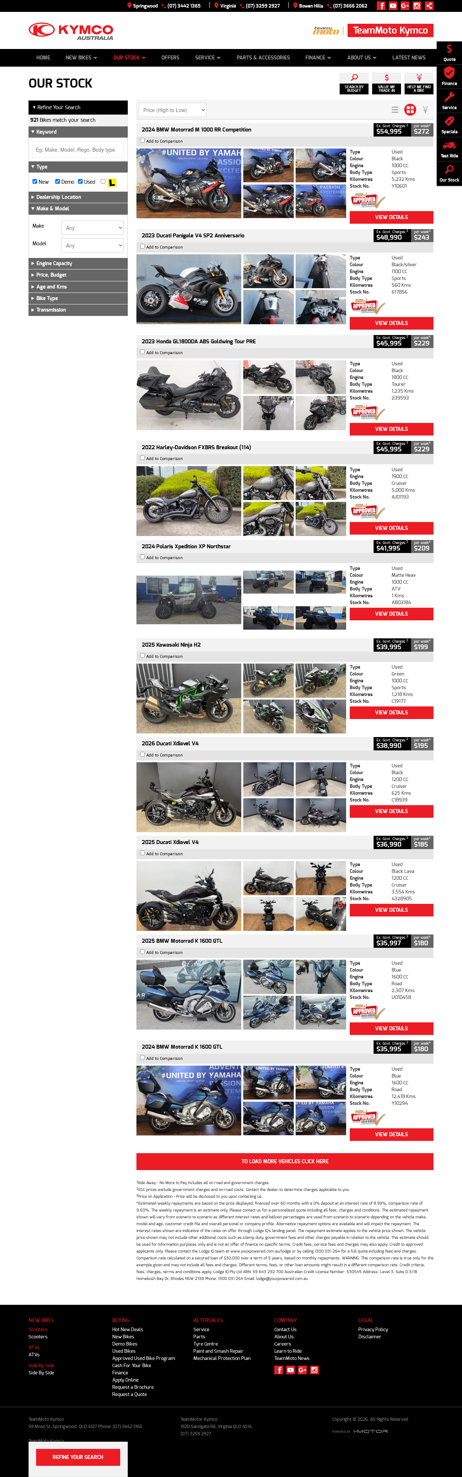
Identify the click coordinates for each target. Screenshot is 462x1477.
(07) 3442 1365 (184, 6)
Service (205, 57)
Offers (170, 57)
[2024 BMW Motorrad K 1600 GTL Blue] (241, 1100)
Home (43, 57)
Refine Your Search (56, 107)
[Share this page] (427, 5)
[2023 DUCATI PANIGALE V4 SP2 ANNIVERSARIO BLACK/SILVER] (241, 289)
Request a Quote (129, 1394)
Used (89, 182)
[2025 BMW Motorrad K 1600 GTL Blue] (241, 995)
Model (39, 244)
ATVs (34, 1347)
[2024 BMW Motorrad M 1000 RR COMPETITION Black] (241, 183)
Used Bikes (124, 1351)
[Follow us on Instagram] (418, 5)
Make (38, 226)
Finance (315, 57)
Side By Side (41, 1365)
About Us (359, 57)
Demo (67, 182)
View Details (391, 217)
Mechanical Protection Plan (221, 1358)
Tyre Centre (205, 1344)
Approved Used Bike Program (143, 1358)
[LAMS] (112, 182)
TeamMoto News (292, 1358)
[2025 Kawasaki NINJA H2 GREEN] (241, 698)
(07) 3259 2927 (263, 6)
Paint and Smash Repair (218, 1351)
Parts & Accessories (263, 57)
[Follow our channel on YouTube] (395, 5)
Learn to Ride (288, 1351)
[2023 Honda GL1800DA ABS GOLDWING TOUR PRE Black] (241, 395)
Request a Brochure (133, 1387)
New (43, 182)
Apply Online (125, 1380)
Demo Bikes (125, 1344)
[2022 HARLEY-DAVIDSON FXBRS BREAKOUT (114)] (241, 501)
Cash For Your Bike (131, 1365)
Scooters (38, 1329)
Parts (199, 1337)
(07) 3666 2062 (350, 6)
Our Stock (126, 57)
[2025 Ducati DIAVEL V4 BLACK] (241, 797)
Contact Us (285, 1329)
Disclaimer (370, 1337)
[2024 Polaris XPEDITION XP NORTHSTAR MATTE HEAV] (241, 600)
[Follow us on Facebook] (383, 5)
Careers (282, 1344)
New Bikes (78, 57)
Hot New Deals (127, 1329)
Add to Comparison (164, 141)
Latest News (409, 57)
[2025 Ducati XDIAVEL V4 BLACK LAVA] (241, 896)
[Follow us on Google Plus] (407, 5)
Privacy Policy (373, 1329)
